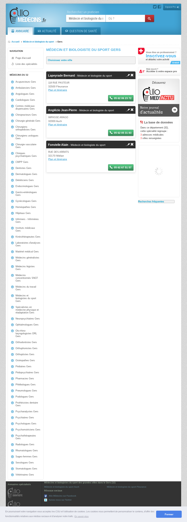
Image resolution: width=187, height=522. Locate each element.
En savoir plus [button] (82, 516)
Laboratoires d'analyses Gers (28, 244)
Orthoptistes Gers (25, 354)
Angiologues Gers (25, 93)
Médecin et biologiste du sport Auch (61, 487)
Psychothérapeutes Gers (26, 437)
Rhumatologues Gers (27, 450)
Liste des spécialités (26, 64)
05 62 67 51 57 (122, 167)
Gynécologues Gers (26, 201)
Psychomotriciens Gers (28, 429)
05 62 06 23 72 (122, 98)
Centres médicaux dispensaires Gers (25, 107)
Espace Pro (170, 6)
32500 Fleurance (58, 86)
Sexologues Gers (25, 462)
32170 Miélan (56, 155)
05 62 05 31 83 (122, 132)
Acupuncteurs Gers (26, 81)
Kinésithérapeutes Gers (28, 236)
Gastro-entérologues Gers (26, 193)
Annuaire (22, 31)
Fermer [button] (169, 514)
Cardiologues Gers (25, 100)
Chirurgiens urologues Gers (27, 137)
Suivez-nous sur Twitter (60, 500)
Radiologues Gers (25, 444)
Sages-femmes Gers (26, 456)
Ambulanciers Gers (26, 87)
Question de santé (83, 31)
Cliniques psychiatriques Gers (26, 154)
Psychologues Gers (26, 423)
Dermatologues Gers (26, 174)
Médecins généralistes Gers (27, 259)
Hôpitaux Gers (23, 213)
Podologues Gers (25, 396)
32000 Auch (55, 121)
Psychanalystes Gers (27, 411)
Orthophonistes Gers (26, 348)
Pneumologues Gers (26, 390)
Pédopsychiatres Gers (27, 372)
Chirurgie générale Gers (28, 120)
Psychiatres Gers (25, 417)
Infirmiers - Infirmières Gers (27, 220)
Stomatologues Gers (26, 468)
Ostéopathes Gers (25, 360)
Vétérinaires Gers (25, 474)
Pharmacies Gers (25, 378)
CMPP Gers (22, 162)
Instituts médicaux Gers (25, 229)
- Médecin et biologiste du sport (80, 75)
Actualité (49, 31)
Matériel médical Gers (27, 251)
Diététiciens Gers (25, 180)
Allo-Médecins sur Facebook (62, 496)
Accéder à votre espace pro (161, 70)
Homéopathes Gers (26, 207)
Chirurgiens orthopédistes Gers (26, 128)
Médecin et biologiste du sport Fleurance (126, 487)
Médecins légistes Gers (25, 268)
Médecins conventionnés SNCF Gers (27, 278)
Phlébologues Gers (26, 384)
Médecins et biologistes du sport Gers (26, 298)
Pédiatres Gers (23, 366)
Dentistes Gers (23, 168)
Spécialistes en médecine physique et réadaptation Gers (27, 310)
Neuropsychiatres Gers (28, 318)
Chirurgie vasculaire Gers (26, 146)
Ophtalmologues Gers (27, 324)
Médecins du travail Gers (26, 288)
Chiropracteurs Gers (26, 114)
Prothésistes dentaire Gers (27, 404)
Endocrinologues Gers (27, 186)
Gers (59, 42)
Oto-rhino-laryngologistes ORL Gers (26, 333)
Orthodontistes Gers (26, 342)
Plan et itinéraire (57, 89)
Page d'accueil (23, 58)
